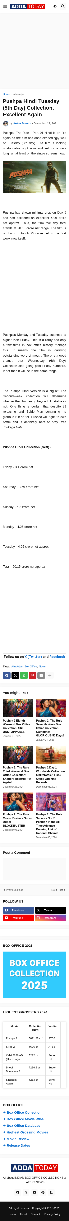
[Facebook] (7, 675)
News (42, 666)
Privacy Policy (52, 1214)
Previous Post (14, 889)
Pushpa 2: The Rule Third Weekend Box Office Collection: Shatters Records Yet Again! (17, 775)
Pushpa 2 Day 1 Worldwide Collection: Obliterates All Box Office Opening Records (51, 775)
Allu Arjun (19, 94)
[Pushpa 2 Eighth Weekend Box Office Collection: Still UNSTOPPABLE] (18, 708)
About (23, 1214)
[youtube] (34, 1192)
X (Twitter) (33, 657)
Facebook (57, 657)
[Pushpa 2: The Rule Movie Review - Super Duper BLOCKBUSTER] (18, 802)
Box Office (31, 666)
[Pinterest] (32, 675)
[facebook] (17, 1192)
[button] (5, 6)
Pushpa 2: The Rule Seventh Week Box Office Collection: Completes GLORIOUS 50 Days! (50, 728)
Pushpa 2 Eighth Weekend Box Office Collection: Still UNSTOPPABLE (16, 726)
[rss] (51, 1192)
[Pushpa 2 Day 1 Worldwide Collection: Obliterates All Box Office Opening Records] (51, 755)
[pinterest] (43, 1192)
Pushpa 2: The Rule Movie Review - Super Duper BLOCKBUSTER (17, 820)
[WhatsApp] (24, 675)
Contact (35, 1214)
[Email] (41, 675)
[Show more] (50, 675)
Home (6, 94)
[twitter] (26, 1192)
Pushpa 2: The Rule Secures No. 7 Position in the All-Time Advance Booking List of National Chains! (49, 824)
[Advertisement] (34, 51)
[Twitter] (15, 675)
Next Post (57, 889)
